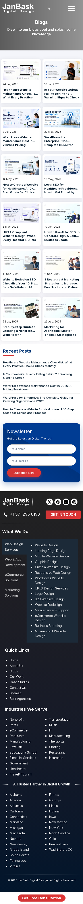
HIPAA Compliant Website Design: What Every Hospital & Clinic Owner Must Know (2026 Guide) (19, 239)
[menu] (71, 7)
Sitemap (15, 693)
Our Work (16, 676)
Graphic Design (46, 562)
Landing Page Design (50, 551)
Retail (14, 725)
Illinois (53, 806)
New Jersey (18, 844)
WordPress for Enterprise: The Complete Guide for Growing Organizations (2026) (61, 144)
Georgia (55, 800)
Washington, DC (60, 849)
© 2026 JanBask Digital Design (28, 880)
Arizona (15, 800)
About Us (16, 666)
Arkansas (16, 806)
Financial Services (23, 758)
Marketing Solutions (12, 592)
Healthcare (18, 769)
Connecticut (18, 817)
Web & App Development (15, 561)
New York (56, 827)
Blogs (14, 671)
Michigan (16, 827)
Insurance (56, 758)
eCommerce (19, 730)
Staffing (54, 747)
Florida (54, 795)
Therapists (56, 741)
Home (14, 660)
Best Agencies (20, 699)
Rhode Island (19, 849)
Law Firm (16, 747)
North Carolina (59, 833)
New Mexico (58, 822)
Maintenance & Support (52, 610)
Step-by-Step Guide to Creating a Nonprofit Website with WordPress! (19, 332)
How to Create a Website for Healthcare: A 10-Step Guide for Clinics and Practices (20, 190)
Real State (17, 736)
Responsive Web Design (53, 572)
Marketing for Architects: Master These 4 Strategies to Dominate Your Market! (61, 332)
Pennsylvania (58, 844)
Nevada (15, 839)
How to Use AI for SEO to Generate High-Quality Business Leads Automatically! (61, 238)
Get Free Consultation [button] (41, 898)
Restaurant (57, 752)
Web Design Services (14, 546)
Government (19, 763)
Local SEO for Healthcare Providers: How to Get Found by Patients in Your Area (60, 190)
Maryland (16, 822)
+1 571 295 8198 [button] (25, 514)
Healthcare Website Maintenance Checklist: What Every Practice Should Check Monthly (20, 95)
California (16, 811)
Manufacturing (20, 741)
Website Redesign (48, 605)
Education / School (23, 752)
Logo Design (44, 593)
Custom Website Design (52, 567)
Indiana (54, 811)
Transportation (59, 719)
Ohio (52, 839)
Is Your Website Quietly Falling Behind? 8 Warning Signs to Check (61, 93)
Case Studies (19, 682)
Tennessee (18, 860)
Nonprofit (16, 719)
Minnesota (17, 833)
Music (53, 725)
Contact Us (18, 687)
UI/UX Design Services (51, 588)
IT (50, 730)
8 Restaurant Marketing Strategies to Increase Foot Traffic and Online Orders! (61, 285)
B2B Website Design (50, 599)
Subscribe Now (24, 472)
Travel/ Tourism (21, 774)
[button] (49, 502)
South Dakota (19, 855)
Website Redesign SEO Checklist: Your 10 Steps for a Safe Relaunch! (21, 283)
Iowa (52, 817)
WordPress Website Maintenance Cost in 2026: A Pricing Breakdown (17, 143)
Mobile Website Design (52, 556)
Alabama (16, 795)
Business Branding (48, 626)
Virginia (15, 866)
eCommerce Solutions (14, 577)
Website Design (46, 545)
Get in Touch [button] (63, 514)
